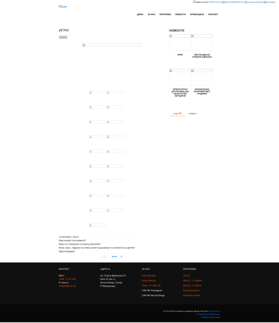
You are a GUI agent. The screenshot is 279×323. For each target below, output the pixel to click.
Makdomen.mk (214, 311)
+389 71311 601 (67, 279)
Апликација (197, 14)
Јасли (186, 275)
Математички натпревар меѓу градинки (202, 91)
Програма (165, 14)
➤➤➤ (114, 256)
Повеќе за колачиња (210, 317)
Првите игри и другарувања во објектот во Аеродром (180, 92)
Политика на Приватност (208, 314)
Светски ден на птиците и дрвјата (202, 56)
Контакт (213, 14)
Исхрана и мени (191, 295)
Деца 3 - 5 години (192, 285)
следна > (193, 113)
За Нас (151, 14)
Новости (180, 14)
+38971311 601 (215, 2)
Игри (180, 55)
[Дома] (63, 6)
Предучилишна (191, 290)
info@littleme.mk (237, 2)
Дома (140, 14)
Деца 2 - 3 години (192, 280)
